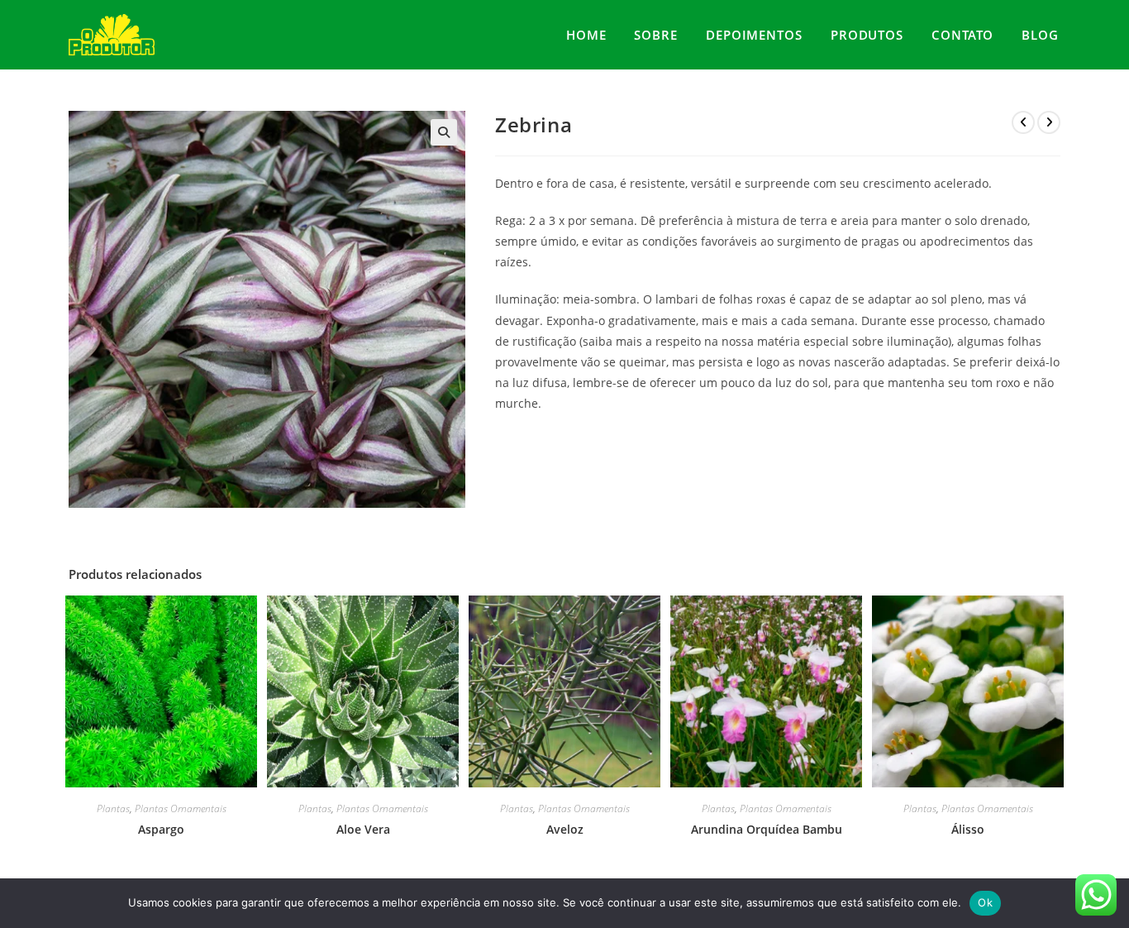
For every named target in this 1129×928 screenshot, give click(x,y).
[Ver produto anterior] (1023, 122)
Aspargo (161, 829)
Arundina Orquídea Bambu (766, 829)
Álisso (967, 829)
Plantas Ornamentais (180, 808)
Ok (985, 902)
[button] (444, 132)
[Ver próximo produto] (1048, 122)
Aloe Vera (363, 829)
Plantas (113, 808)
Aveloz (565, 829)
